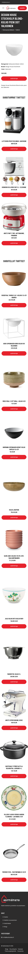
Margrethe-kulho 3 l (14, 674)
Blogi (5, 927)
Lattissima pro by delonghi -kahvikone (14, 141)
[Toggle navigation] (3, 7)
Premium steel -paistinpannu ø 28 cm (14, 872)
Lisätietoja (14, 78)
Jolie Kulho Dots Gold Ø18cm (14, 619)
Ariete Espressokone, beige (14, 720)
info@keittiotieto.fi (6, 2)
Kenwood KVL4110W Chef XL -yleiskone (14, 187)
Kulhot (18, 30)
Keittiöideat (7, 923)
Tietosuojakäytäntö (10, 951)
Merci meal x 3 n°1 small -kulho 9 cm (14, 401)
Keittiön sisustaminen (10, 920)
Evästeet (20, 949)
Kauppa (22, 8)
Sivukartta (20, 951)
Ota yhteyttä (13, 949)
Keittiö (6, 917)
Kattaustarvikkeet (8, 30)
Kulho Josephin (14, 510)
